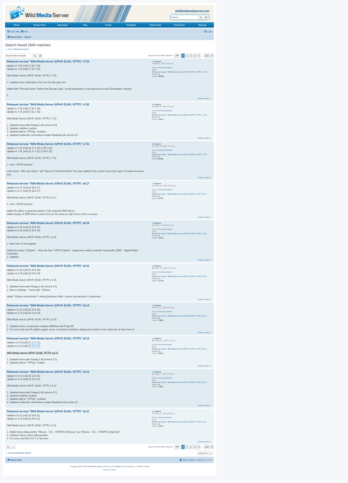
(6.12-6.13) (34, 342)
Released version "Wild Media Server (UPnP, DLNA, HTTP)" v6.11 (179, 422)
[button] (177, 56)
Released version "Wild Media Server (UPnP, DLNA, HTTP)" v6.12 (179, 382)
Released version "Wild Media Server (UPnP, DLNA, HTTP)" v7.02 (179, 115)
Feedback (131, 25)
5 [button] (199, 55)
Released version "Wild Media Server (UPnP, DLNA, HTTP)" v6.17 (179, 194)
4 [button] (195, 55)
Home (16, 25)
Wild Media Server (95, 466)
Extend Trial (155, 25)
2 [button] (187, 55)
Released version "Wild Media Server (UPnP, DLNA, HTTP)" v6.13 (179, 349)
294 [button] (207, 55)
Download (62, 25)
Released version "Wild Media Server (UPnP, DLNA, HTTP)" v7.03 (179, 72)
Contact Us (179, 25)
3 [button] (191, 55)
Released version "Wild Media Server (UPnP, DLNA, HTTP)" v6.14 (179, 316)
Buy (85, 25)
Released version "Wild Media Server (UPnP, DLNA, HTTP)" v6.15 (179, 276)
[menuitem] (24, 31)
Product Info (39, 25)
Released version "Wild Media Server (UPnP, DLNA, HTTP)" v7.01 (179, 154)
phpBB (117, 466)
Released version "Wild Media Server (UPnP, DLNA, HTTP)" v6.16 (179, 234)
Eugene (157, 61)
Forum (108, 25)
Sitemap (202, 25)
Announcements (165, 68)
